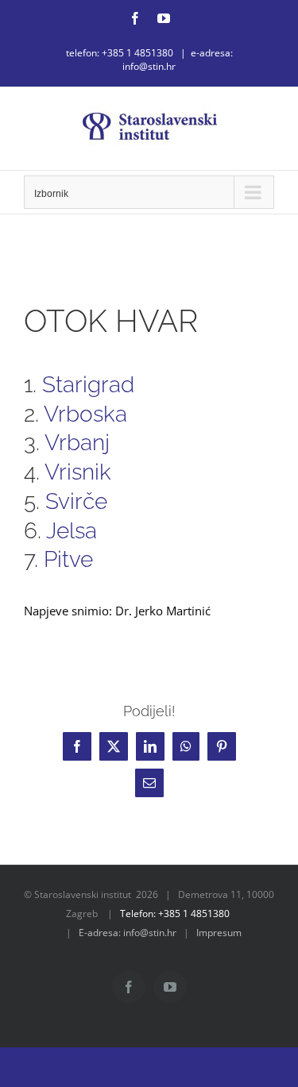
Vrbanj (77, 442)
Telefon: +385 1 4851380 (175, 913)
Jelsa (71, 530)
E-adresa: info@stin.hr (127, 932)
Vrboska (85, 413)
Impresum (219, 932)
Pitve (68, 558)
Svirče (76, 501)
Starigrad (88, 384)
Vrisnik (78, 471)
